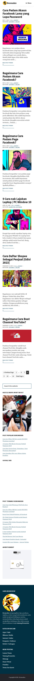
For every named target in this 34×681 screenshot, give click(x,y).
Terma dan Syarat (8, 667)
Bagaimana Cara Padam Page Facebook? (13, 139)
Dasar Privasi (7, 662)
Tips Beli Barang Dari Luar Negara (13, 536)
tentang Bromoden (23, 623)
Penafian (5, 665)
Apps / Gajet (6, 632)
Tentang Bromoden (9, 656)
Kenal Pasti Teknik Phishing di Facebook (15, 514)
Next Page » (20, 376)
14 (13, 376)
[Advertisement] (17, 480)
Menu (29, 3)
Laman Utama (7, 653)
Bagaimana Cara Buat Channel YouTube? (16, 320)
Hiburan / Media (8, 635)
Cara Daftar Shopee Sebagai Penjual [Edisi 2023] (17, 259)
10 (8, 376)
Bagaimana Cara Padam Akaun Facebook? (13, 76)
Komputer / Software (15, 207)
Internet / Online (14, 21)
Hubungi (5, 659)
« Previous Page (9, 372)
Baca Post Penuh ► (8, 63)
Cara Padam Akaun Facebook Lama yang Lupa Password (16, 13)
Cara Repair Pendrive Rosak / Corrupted (14, 539)
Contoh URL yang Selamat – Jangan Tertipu (16, 542)
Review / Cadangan (9, 644)
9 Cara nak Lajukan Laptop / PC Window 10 (17, 200)
